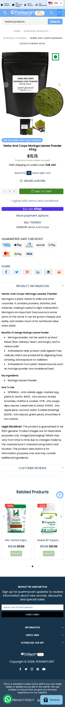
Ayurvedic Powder (14, 38)
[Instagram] (32, 669)
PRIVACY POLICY (23, 700)
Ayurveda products (36, 31)
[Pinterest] (37, 669)
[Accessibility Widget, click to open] (59, 495)
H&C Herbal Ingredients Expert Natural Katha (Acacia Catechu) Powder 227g (16, 540)
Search (55, 22)
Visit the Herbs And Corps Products (22, 140)
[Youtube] (43, 669)
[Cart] (59, 12)
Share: (6, 266)
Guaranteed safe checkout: (23, 239)
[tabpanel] (16, 532)
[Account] (51, 13)
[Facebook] (21, 669)
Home (17, 31)
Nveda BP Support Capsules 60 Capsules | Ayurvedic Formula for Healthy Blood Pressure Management (49, 540)
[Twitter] (26, 669)
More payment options (32, 216)
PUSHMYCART (27, 13)
